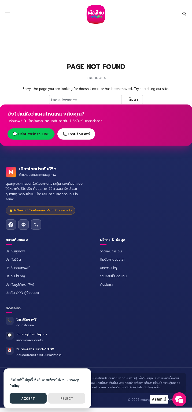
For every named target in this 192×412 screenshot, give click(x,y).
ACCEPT (28, 398)
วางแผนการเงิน (111, 251)
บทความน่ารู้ (108, 268)
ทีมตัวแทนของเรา (112, 259)
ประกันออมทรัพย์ (18, 268)
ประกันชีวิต (13, 259)
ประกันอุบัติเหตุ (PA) (20, 284)
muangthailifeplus (31, 334)
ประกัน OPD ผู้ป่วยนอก (22, 292)
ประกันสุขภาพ (15, 251)
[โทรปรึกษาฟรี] (36, 224)
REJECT (66, 398)
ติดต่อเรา (106, 284)
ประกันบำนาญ (15, 276)
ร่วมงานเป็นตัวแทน (113, 276)
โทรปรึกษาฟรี (26, 319)
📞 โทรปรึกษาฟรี (76, 134)
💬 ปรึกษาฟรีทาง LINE (31, 134)
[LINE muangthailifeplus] (23, 224)
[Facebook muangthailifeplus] (11, 224)
